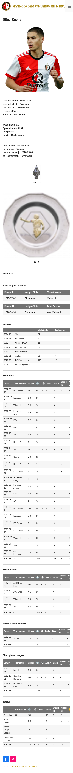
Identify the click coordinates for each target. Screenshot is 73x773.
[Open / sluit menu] (69, 6)
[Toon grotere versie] (36, 58)
